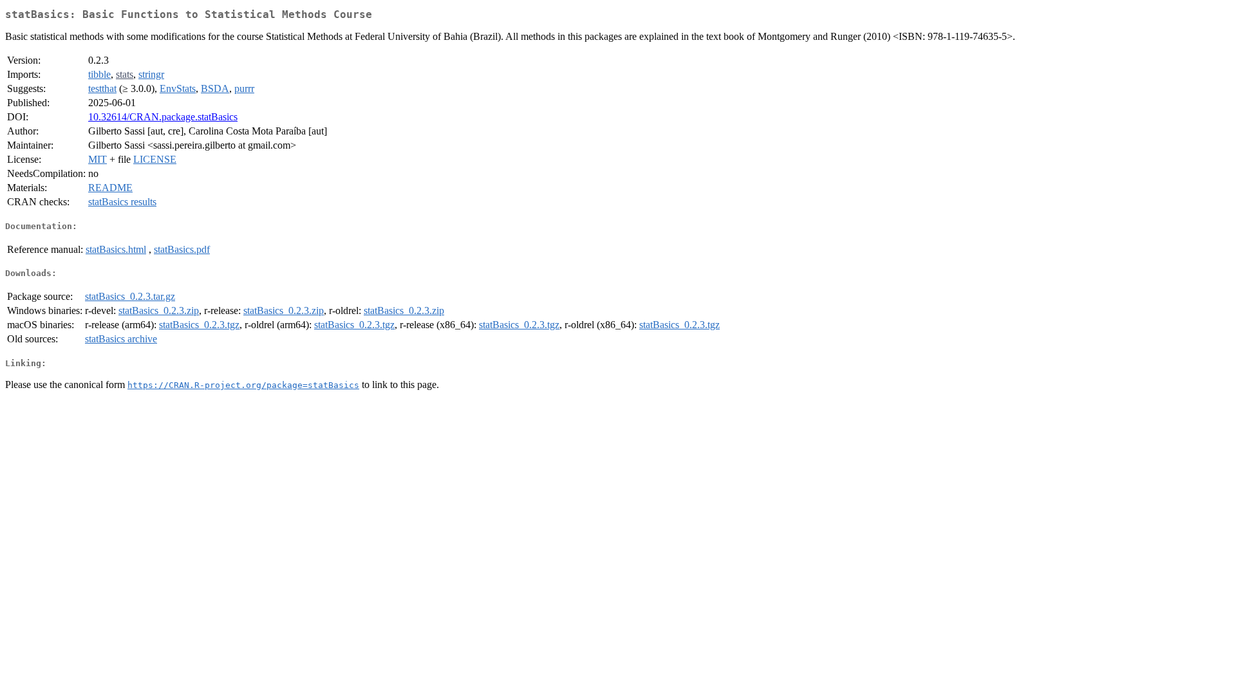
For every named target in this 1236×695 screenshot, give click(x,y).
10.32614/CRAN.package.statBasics (163, 116)
